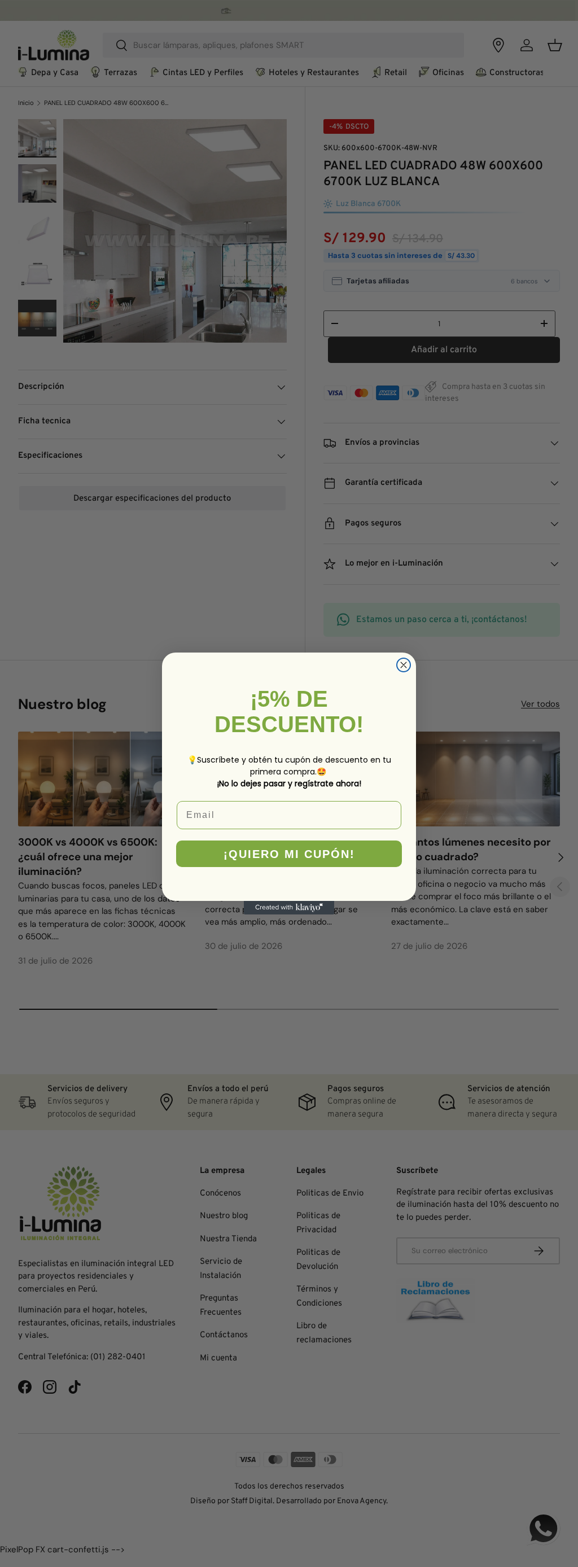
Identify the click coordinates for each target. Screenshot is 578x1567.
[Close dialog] (403, 665)
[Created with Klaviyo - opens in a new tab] (289, 907)
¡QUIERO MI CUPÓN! (289, 854)
